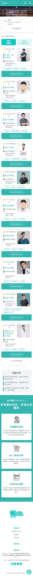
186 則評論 (11, 232)
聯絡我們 (16, 550)
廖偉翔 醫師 (9, 236)
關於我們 (16, 544)
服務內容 (16, 528)
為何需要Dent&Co (16, 531)
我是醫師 (16, 534)
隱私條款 (16, 537)
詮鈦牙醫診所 (9, 61)
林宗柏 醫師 (9, 120)
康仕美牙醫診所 (10, 151)
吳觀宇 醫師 (9, 298)
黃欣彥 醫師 (9, 87)
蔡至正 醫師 (9, 148)
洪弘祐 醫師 (9, 268)
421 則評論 (11, 294)
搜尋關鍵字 (17, 28)
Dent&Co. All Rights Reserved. (18, 573)
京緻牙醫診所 (9, 179)
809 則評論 (11, 143)
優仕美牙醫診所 (10, 123)
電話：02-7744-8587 (8, 553)
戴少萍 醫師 (9, 176)
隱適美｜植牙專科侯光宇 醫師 (9, 333)
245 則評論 (11, 172)
